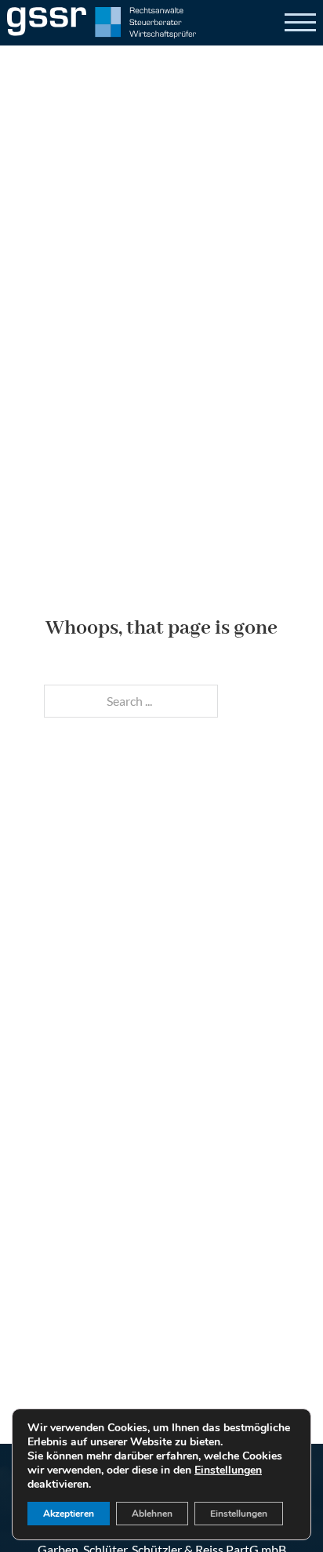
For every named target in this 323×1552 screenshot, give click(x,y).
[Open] (300, 22)
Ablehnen (152, 1513)
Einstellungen (228, 1470)
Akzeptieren (68, 1513)
